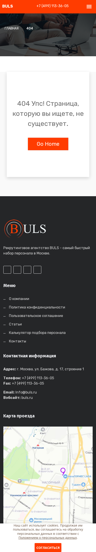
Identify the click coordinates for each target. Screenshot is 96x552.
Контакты (17, 341)
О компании (19, 299)
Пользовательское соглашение (36, 316)
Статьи (15, 324)
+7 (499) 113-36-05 (52, 6)
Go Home (48, 144)
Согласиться (48, 548)
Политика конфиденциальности (37, 307)
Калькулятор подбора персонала (37, 333)
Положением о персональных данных (48, 537)
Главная (12, 28)
